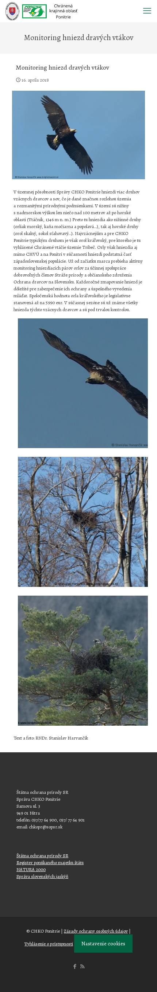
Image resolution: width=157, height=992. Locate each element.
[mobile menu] (147, 11)
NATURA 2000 (31, 869)
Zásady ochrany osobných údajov (96, 931)
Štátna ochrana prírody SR (42, 855)
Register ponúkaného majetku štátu (50, 862)
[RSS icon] (82, 966)
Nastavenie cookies (103, 943)
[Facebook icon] (74, 966)
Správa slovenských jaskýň (42, 876)
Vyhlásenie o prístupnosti (48, 944)
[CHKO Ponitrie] (41, 11)
